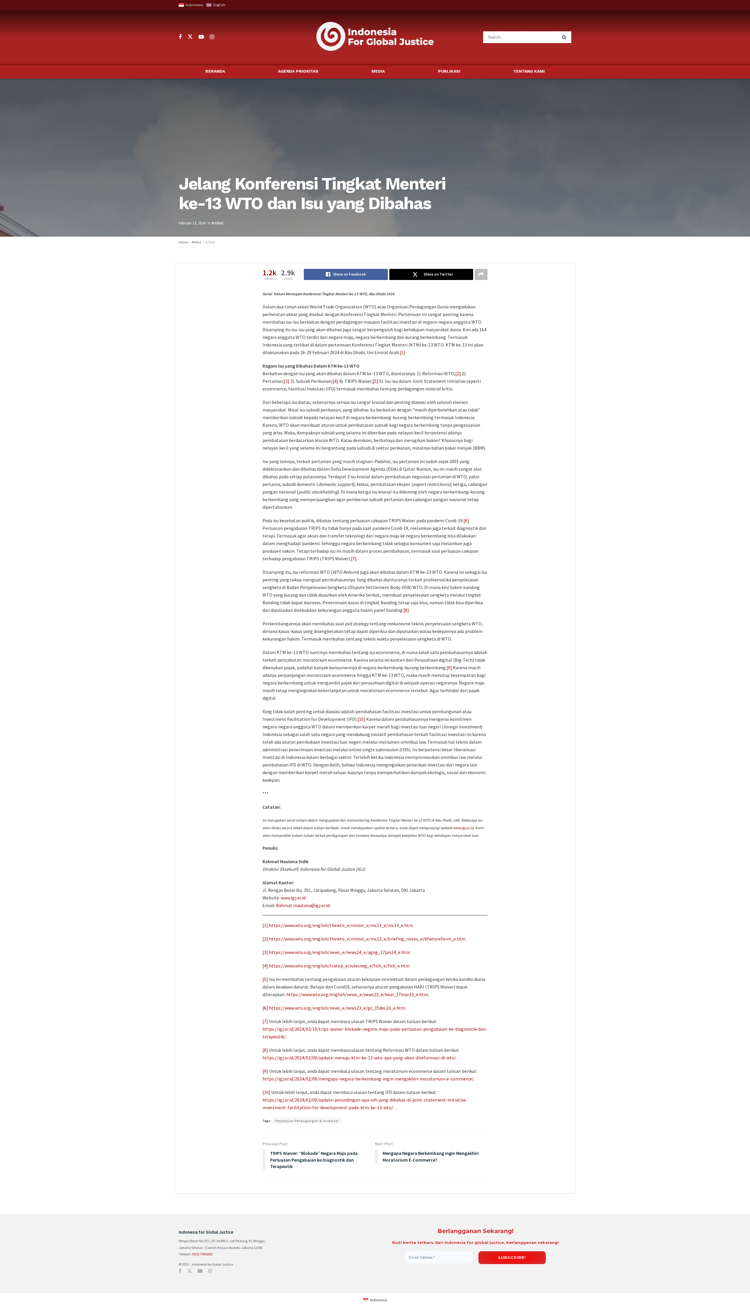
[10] (361, 719)
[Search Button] (565, 37)
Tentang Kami (529, 71)
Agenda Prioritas (298, 71)
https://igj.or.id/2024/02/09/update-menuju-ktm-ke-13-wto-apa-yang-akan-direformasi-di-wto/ (359, 1058)
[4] (335, 381)
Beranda (215, 71)
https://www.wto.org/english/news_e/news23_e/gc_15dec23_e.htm (337, 1008)
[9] (449, 667)
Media (378, 71)
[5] (375, 381)
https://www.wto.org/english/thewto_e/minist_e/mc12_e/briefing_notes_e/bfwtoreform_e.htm (367, 939)
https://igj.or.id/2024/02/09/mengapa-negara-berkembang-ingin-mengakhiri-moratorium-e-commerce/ (368, 1079)
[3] (286, 381)
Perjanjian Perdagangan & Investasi (307, 1121)
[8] (406, 610)
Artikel (217, 223)
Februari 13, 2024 (192, 223)
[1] (402, 352)
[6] (466, 520)
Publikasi (449, 71)
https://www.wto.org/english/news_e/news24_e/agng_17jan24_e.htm (339, 952)
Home (183, 242)
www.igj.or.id (463, 827)
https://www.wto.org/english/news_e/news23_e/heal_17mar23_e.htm (357, 994)
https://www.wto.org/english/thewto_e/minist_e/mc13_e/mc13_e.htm (341, 925)
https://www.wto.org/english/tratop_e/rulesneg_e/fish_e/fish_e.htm (339, 966)
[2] (458, 373)
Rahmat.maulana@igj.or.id (303, 905)
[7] (354, 558)
